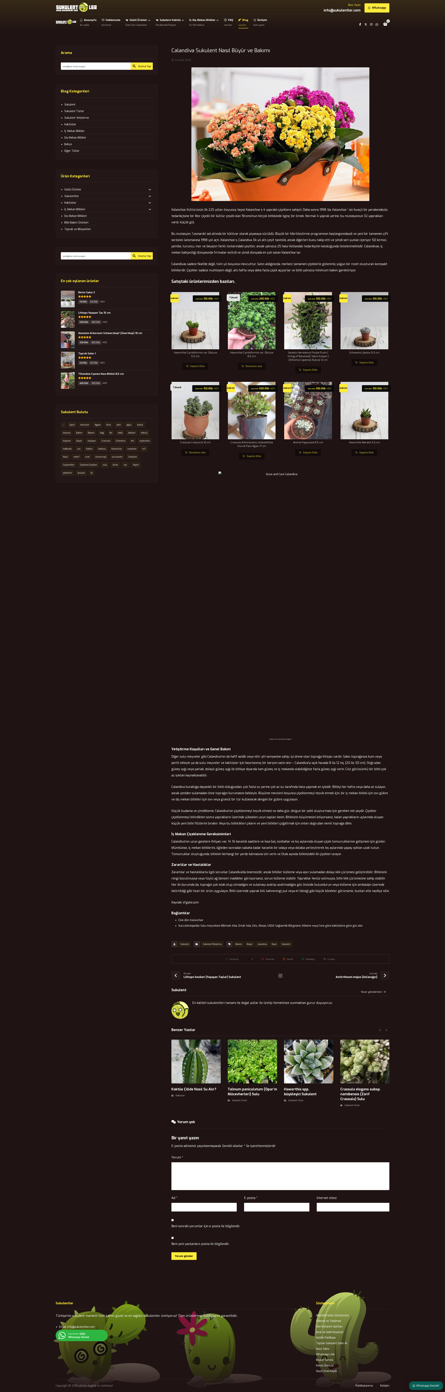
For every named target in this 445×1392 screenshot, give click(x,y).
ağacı (129, 424)
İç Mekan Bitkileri (74, 209)
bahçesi (67, 432)
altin (118, 424)
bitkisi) (144, 432)
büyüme (67, 440)
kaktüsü (102, 448)
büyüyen (92, 440)
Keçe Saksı (322, 1349)
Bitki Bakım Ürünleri (76, 222)
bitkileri (131, 432)
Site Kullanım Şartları (329, 1326)
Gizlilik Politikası (325, 1337)
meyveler (132, 448)
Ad (174, 1198)
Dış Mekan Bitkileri (75, 216)
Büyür (250, 944)
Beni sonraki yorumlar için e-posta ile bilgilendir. (205, 1226)
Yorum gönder (184, 1256)
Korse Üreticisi (325, 1365)
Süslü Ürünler (72, 189)
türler (115, 464)
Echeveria (120, 440)
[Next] (386, 1030)
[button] (385, 24)
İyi (92, 472)
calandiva (262, 944)
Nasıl (274, 944)
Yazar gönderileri (372, 992)
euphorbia (145, 440)
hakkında (67, 448)
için (78, 448)
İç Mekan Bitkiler (74, 131)
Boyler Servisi (324, 1360)
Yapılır (136, 464)
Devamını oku (254, 366)
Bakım (79, 432)
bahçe (140, 424)
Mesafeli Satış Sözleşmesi (332, 1315)
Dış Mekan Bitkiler (75, 137)
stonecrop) (100, 456)
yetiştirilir (67, 472)
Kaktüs (89, 448)
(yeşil (72, 424)
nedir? (77, 456)
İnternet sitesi (327, 1198)
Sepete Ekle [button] (197, 366)
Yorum (177, 1157)
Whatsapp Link (325, 1354)
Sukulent (184, 944)
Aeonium (84, 424)
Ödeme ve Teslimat (328, 1321)
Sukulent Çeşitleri (88, 464)
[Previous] (380, 1030)
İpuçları (81, 472)
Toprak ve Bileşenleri (77, 229)
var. (125, 464)
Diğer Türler (71, 151)
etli (132, 440)
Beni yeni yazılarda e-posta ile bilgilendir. (200, 1244)
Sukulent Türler (239, 1100)
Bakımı (238, 944)
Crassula (105, 440)
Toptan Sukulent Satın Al (331, 1343)
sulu (105, 464)
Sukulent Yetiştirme (212, 944)
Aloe (108, 424)
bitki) (120, 432)
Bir (111, 432)
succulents (117, 456)
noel (87, 456)
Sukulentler (71, 196)
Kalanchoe (116, 448)
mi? (144, 448)
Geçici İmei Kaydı (326, 1371)
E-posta (251, 1198)
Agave (98, 424)
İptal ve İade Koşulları (329, 1332)
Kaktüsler (180, 1095)
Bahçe (68, 144)
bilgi (102, 432)
